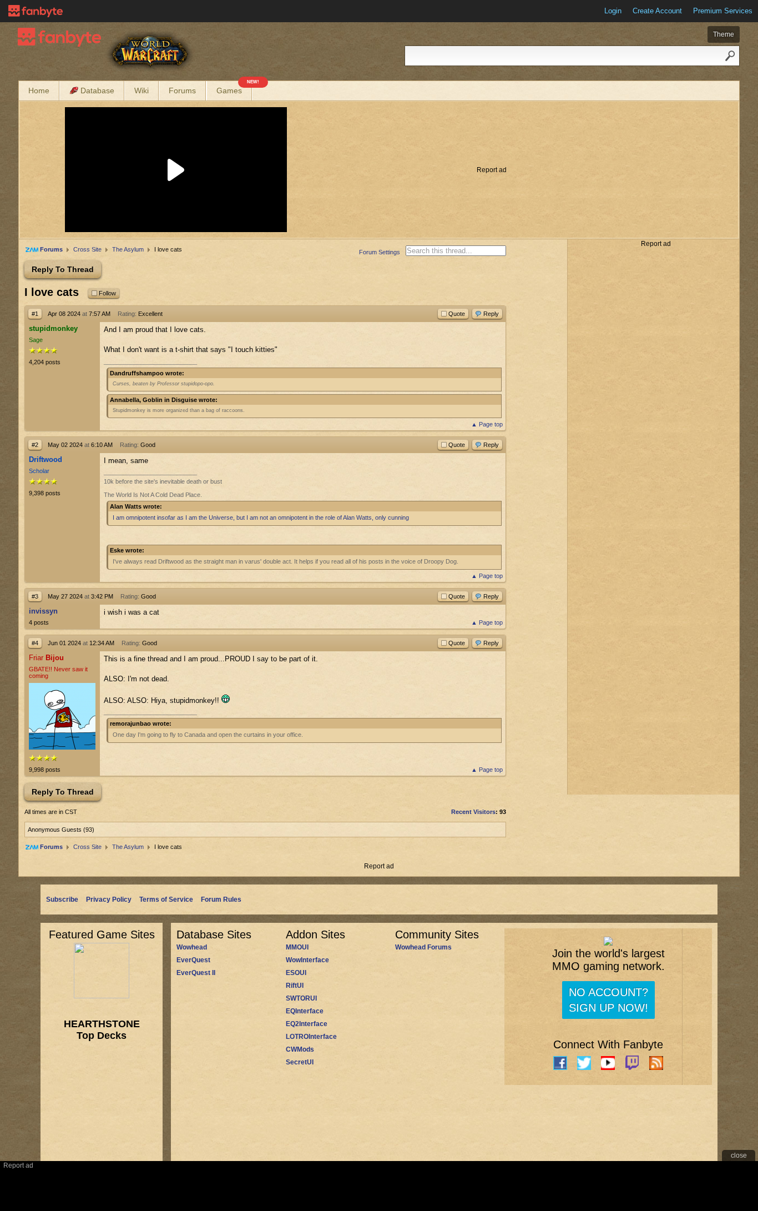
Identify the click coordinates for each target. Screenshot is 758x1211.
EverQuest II (195, 973)
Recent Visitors (473, 811)
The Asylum (128, 249)
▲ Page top (487, 424)
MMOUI (297, 947)
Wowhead (191, 947)
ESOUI (296, 973)
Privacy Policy (109, 899)
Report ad (492, 170)
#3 (35, 596)
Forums (182, 90)
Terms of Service (166, 899)
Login (612, 11)
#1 (35, 313)
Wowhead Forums (423, 947)
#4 (35, 643)
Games (234, 88)
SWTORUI (301, 998)
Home (38, 90)
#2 (35, 444)
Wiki (141, 90)
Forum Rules (221, 899)
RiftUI (295, 985)
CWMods (300, 1049)
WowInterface (307, 960)
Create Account (657, 11)
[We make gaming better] (35, 11)
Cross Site (87, 249)
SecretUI (300, 1062)
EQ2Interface (306, 1024)
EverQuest (193, 960)
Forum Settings (379, 252)
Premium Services (722, 11)
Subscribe (62, 899)
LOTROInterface (311, 1037)
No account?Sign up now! (608, 1000)
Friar (46, 658)
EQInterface (305, 1011)
